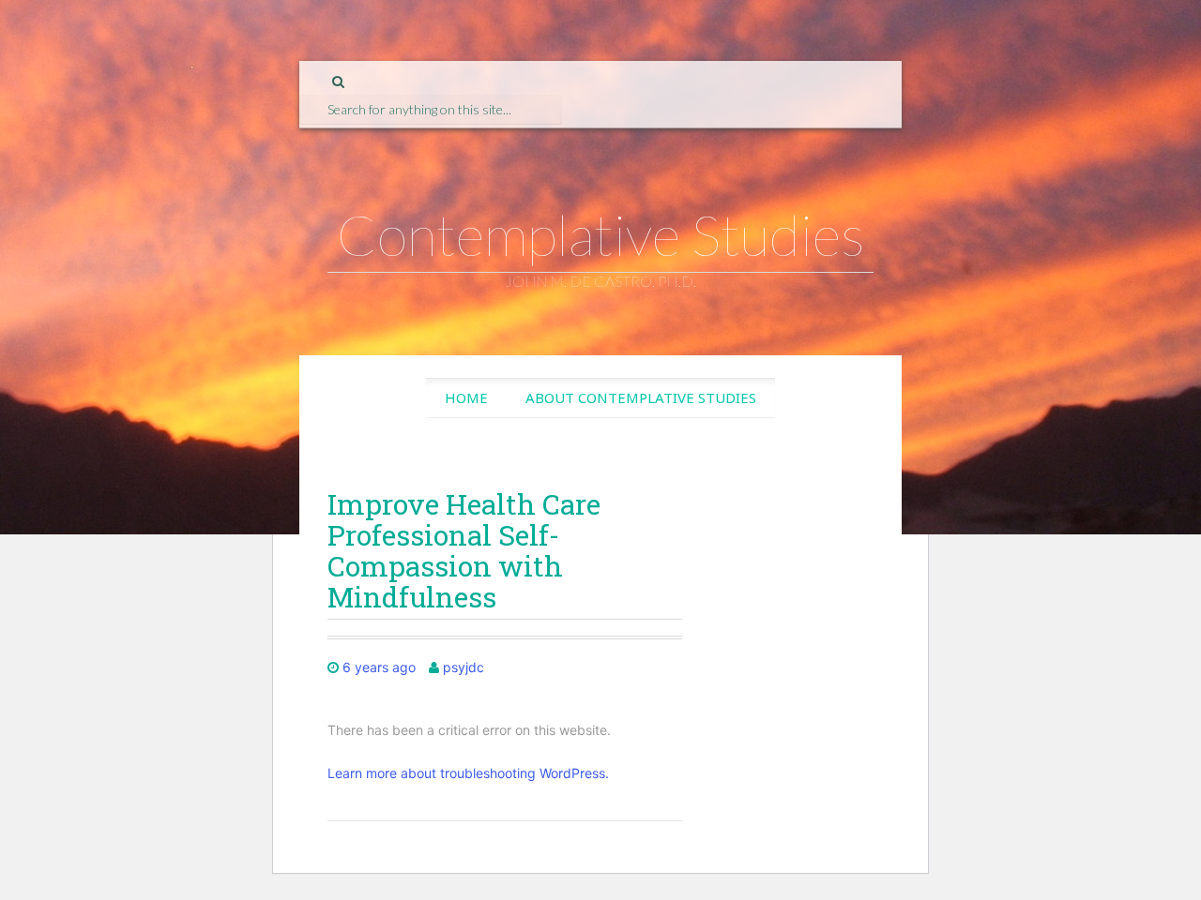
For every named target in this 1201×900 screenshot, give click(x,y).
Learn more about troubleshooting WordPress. (468, 773)
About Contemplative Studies (640, 397)
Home (466, 397)
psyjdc (463, 667)
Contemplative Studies (601, 234)
